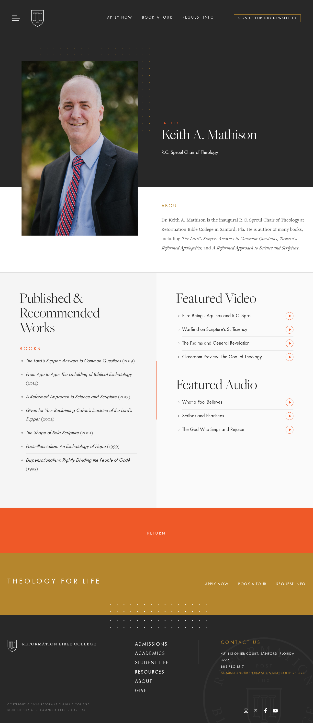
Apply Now (119, 17)
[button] (16, 18)
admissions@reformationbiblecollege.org (263, 673)
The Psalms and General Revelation (215, 343)
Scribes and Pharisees (203, 416)
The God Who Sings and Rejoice (213, 429)
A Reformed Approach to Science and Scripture (71, 397)
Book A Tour (157, 17)
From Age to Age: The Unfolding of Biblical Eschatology (79, 374)
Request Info (198, 17)
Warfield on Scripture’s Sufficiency (214, 329)
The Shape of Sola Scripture (52, 433)
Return (156, 533)
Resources (149, 672)
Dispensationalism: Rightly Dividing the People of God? (78, 460)
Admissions (151, 644)
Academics (150, 653)
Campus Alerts (53, 710)
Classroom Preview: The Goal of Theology (222, 357)
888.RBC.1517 (232, 666)
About (143, 681)
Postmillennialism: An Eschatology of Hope (66, 446)
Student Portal (20, 710)
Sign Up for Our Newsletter (267, 18)
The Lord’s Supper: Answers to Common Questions (73, 361)
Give (141, 690)
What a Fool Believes (202, 402)
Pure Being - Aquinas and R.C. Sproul (218, 316)
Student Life (152, 663)
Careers (78, 710)
